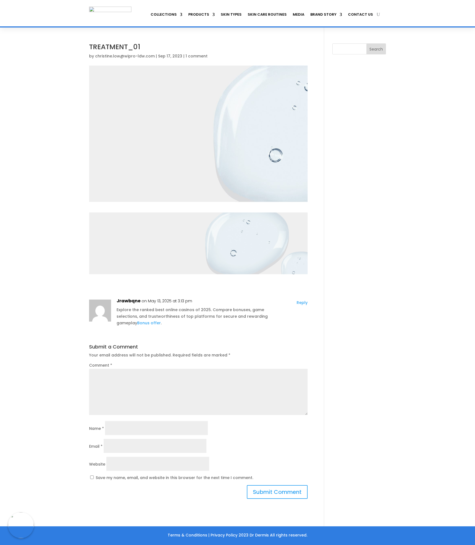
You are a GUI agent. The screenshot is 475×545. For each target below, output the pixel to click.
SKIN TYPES (231, 14)
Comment (100, 365)
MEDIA (298, 14)
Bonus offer (149, 323)
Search (376, 49)
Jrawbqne (128, 301)
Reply (302, 302)
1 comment (197, 56)
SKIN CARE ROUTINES (267, 14)
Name (96, 428)
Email (96, 446)
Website (97, 464)
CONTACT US (360, 14)
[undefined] (21, 525)
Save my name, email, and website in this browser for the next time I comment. (174, 477)
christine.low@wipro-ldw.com (125, 56)
